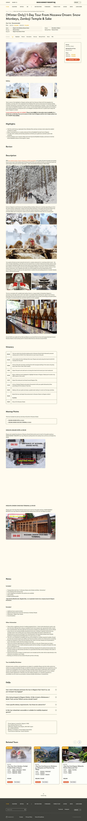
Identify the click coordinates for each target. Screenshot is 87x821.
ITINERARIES (47, 6)
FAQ (52, 36)
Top (12, 36)
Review (23, 36)
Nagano (13, 769)
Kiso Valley (74, 769)
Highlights (17, 36)
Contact (21, 817)
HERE (35, 112)
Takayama (47, 774)
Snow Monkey (19, 769)
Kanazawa (42, 771)
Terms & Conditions (39, 817)
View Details (16, 782)
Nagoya (70, 769)
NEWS (71, 6)
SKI (27, 6)
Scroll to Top (43, 795)
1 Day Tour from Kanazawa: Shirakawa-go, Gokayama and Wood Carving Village (46, 767)
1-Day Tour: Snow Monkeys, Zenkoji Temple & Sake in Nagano (17, 767)
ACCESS (65, 6)
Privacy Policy (29, 817)
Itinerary (35, 36)
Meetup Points (42, 36)
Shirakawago (48, 771)
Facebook (61, 809)
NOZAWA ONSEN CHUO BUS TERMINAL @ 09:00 (19, 422)
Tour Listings (16, 115)
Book (71, 59)
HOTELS (22, 6)
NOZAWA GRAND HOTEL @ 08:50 (16, 420)
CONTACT (8, 2)
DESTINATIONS (38, 6)
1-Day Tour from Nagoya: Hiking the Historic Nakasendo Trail (73, 767)
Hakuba (24, 769)
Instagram (67, 809)
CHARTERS (14, 6)
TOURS (7, 6)
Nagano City (14, 771)
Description (29, 36)
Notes (48, 36)
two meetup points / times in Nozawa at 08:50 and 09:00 (22, 160)
